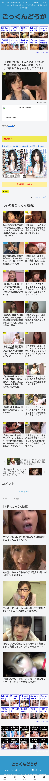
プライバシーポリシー (13, 770)
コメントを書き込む (24, 492)
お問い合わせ (36, 770)
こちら (11, 125)
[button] (44, 513)
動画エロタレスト (42, 52)
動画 (6, 191)
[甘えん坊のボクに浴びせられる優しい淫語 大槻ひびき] (24, 178)
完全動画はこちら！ (24, 184)
